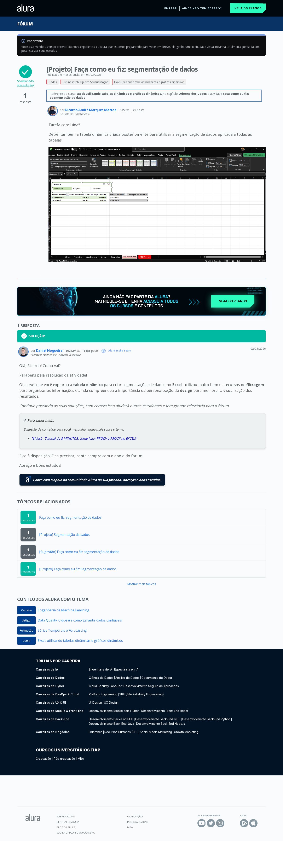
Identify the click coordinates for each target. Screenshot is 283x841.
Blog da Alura (66, 827)
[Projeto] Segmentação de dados (64, 534)
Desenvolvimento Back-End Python (206, 719)
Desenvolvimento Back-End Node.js (160, 723)
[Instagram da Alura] (220, 823)
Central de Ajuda (68, 821)
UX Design (111, 702)
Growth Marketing (186, 732)
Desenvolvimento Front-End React (164, 711)
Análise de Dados (127, 677)
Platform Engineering (103, 694)
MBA (81, 758)
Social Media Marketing (156, 732)
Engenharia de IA (100, 669)
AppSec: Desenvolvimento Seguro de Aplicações (145, 686)
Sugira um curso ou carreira (76, 832)
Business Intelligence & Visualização (85, 82)
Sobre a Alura (66, 816)
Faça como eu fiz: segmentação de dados (70, 517)
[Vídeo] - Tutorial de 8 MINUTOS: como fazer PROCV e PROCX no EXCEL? (83, 438)
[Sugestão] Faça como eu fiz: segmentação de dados (79, 551)
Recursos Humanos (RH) (121, 732)
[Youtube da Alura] (201, 823)
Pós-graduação (64, 758)
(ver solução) (25, 85)
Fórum (25, 24)
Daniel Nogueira (49, 350)
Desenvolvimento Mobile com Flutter (114, 711)
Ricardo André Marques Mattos (91, 109)
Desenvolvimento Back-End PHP (111, 719)
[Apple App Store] (253, 823)
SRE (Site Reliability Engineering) (141, 694)
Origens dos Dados (193, 94)
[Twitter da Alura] (211, 823)
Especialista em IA (126, 669)
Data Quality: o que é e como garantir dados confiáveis (80, 620)
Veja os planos (248, 8)
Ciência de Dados (101, 677)
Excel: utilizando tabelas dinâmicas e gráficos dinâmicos (149, 82)
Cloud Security (99, 686)
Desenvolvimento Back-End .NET (157, 719)
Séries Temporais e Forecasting (62, 630)
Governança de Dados (157, 677)
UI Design (95, 702)
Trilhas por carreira (58, 661)
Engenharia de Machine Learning (63, 610)
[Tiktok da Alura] (229, 823)
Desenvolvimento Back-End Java (111, 723)
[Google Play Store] (244, 823)
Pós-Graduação (137, 821)
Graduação (43, 758)
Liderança (95, 732)
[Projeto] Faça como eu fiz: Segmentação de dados (77, 569)
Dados (53, 82)
